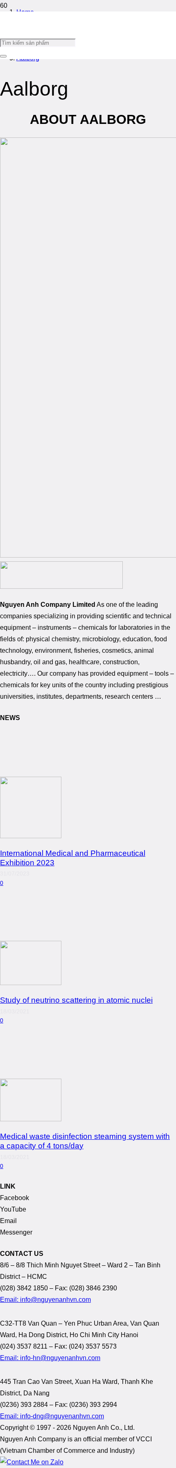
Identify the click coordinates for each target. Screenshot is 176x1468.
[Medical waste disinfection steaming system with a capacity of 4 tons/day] (30, 1119)
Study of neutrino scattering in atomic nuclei (76, 1000)
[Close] (3, 56)
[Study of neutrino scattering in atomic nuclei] (30, 982)
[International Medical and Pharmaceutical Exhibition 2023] (30, 835)
